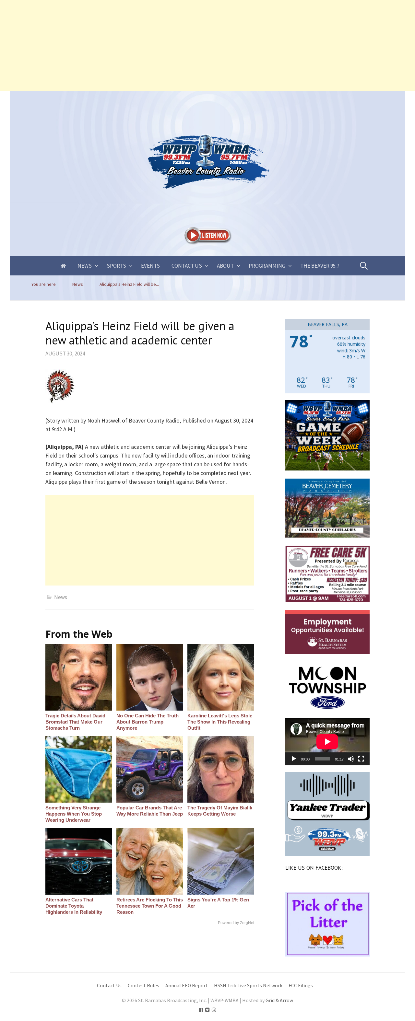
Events (150, 265)
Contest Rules (143, 985)
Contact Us (187, 265)
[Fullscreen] (361, 759)
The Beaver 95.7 (319, 265)
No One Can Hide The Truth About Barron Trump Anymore (147, 722)
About (225, 265)
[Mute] (351, 759)
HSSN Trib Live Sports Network (248, 985)
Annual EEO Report (186, 985)
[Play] (293, 759)
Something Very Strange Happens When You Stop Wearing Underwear (73, 814)
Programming (267, 265)
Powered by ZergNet (236, 923)
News (84, 265)
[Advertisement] (194, 45)
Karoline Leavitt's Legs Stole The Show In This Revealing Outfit (219, 722)
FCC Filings (301, 985)
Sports (116, 265)
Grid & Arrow (279, 1000)
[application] (327, 741)
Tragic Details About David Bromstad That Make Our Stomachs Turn (75, 722)
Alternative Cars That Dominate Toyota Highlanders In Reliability (73, 906)
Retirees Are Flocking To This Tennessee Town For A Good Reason (149, 906)
